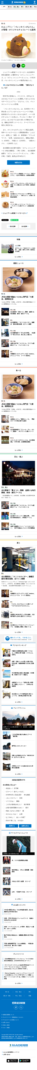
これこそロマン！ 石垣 (14, 798)
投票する (12, 826)
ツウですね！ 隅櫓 (12, 801)
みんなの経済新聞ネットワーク (18, 1045)
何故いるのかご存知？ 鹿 (15, 811)
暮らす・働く (29, 6)
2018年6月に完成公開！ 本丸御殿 (18, 795)
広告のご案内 (6, 1025)
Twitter (21, 1007)
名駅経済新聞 (17, 2)
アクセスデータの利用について (11, 1020)
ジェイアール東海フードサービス (14, 213)
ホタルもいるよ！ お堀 (14, 814)
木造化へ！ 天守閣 (12, 788)
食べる (10, 6)
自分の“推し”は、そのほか (15, 820)
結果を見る (25, 826)
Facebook (16, 1007)
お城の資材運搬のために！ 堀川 (17, 807)
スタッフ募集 (6, 1027)
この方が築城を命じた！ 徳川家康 (18, 804)
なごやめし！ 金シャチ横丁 (15, 817)
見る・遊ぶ (16, 6)
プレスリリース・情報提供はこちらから (13, 1017)
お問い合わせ (6, 1022)
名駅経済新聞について (8, 1014)
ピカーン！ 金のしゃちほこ (15, 791)
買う (22, 6)
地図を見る (18, 162)
